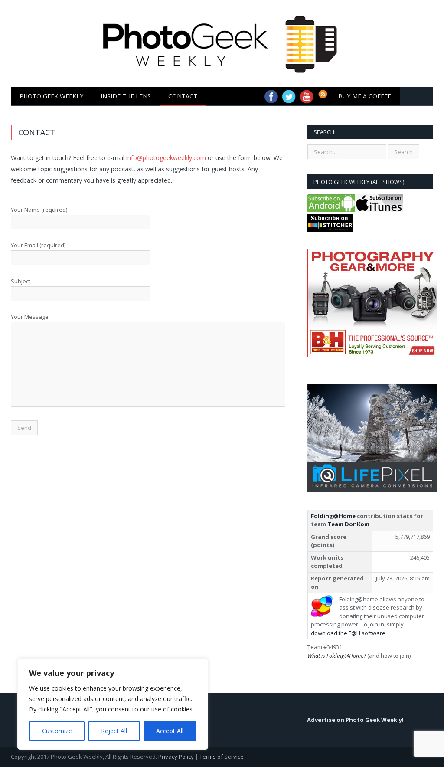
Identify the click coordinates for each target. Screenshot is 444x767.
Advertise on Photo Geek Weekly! (355, 720)
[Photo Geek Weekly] (222, 41)
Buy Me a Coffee (364, 96)
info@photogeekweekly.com (166, 158)
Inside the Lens (126, 96)
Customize (57, 731)
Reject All (114, 731)
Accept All (169, 731)
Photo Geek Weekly (51, 96)
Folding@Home (333, 516)
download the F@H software (348, 633)
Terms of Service (221, 756)
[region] (112, 704)
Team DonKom (348, 524)
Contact (182, 96)
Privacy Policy (176, 756)
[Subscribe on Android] (331, 209)
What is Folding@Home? (336, 655)
